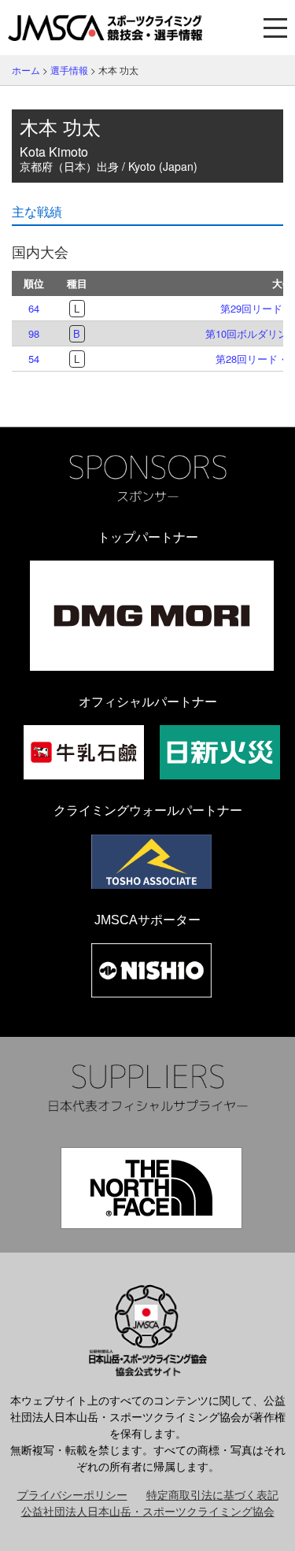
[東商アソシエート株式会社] (151, 862)
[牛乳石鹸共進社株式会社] (84, 752)
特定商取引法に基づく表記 (212, 1494)
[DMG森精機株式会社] (152, 616)
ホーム (26, 69)
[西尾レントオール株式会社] (151, 970)
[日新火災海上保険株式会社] (220, 752)
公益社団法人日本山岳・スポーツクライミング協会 (148, 1511)
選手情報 (69, 69)
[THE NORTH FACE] (151, 1188)
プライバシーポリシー (72, 1494)
